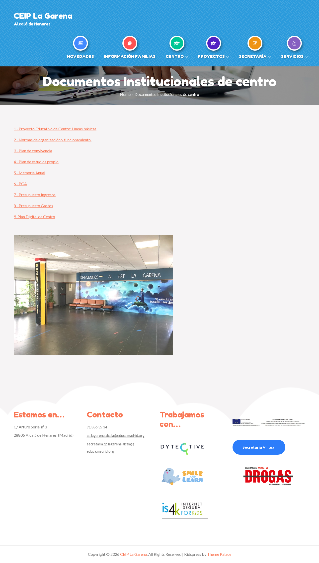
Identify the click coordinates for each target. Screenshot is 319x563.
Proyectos (211, 56)
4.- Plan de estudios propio (36, 161)
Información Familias (130, 56)
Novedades (80, 56)
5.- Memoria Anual (29, 172)
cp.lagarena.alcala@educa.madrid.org (116, 435)
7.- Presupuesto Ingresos (35, 194)
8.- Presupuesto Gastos (33, 205)
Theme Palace (219, 554)
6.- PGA (20, 183)
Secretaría (253, 56)
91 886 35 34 (97, 427)
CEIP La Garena (43, 16)
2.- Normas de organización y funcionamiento (52, 139)
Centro (175, 56)
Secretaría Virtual (258, 447)
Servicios (292, 56)
